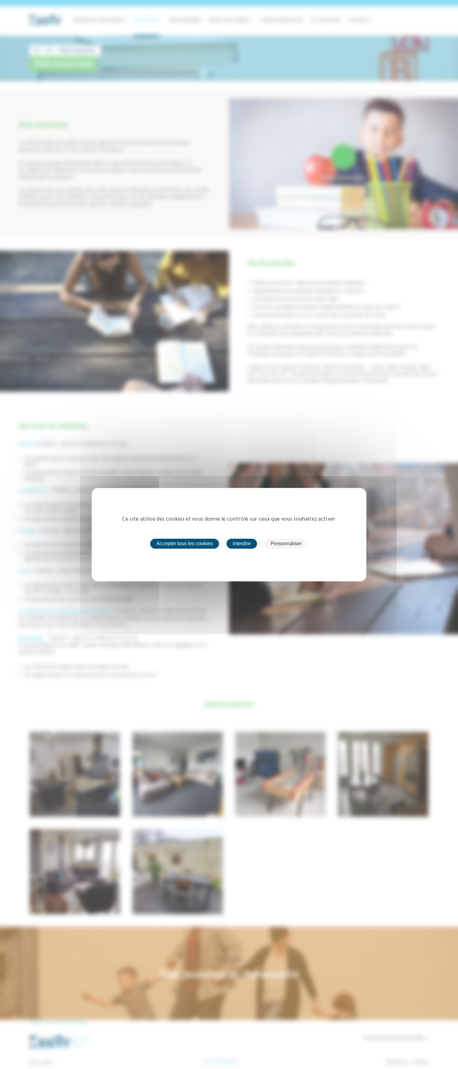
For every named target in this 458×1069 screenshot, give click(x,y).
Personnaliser (286, 543)
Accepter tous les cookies (184, 543)
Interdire (242, 543)
